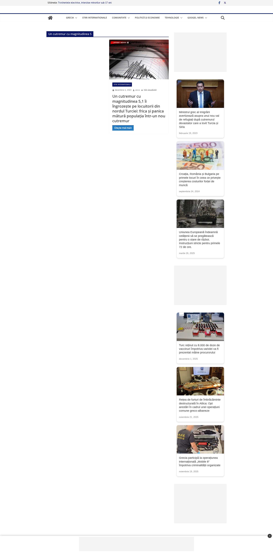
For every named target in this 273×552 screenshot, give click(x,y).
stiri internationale (94, 17)
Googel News (196, 17)
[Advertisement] (200, 52)
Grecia (70, 17)
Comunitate (119, 17)
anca (137, 90)
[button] (75, 17)
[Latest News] (50, 18)
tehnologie (172, 17)
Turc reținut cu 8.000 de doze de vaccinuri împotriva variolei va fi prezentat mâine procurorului (199, 349)
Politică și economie (147, 17)
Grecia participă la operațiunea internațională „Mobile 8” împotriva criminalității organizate (199, 461)
